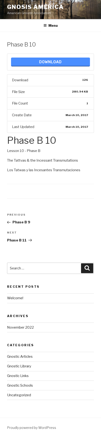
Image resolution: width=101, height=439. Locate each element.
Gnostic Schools (20, 385)
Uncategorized (19, 395)
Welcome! (15, 298)
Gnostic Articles (20, 356)
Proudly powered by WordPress (31, 428)
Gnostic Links (18, 376)
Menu (53, 25)
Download (50, 62)
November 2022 (20, 327)
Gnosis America (35, 7)
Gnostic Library (19, 366)
